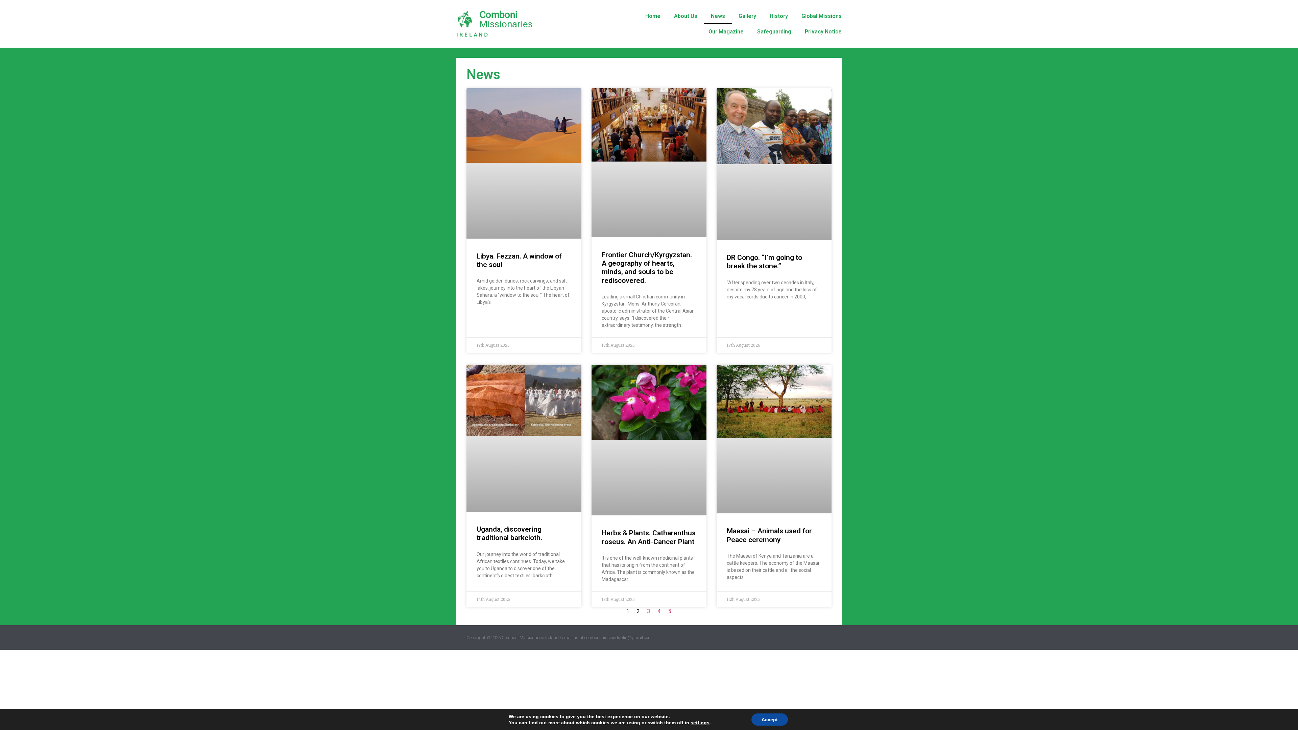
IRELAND (472, 35)
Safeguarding (774, 31)
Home (652, 16)
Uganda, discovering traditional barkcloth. (509, 533)
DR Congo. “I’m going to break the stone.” (764, 261)
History (779, 16)
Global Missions (821, 16)
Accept (770, 719)
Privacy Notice (823, 31)
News (718, 16)
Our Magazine (726, 31)
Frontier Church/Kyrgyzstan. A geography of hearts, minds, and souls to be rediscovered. (647, 268)
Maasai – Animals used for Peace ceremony (769, 535)
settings (700, 722)
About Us (685, 16)
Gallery (747, 16)
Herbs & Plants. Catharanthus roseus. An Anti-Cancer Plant (649, 537)
